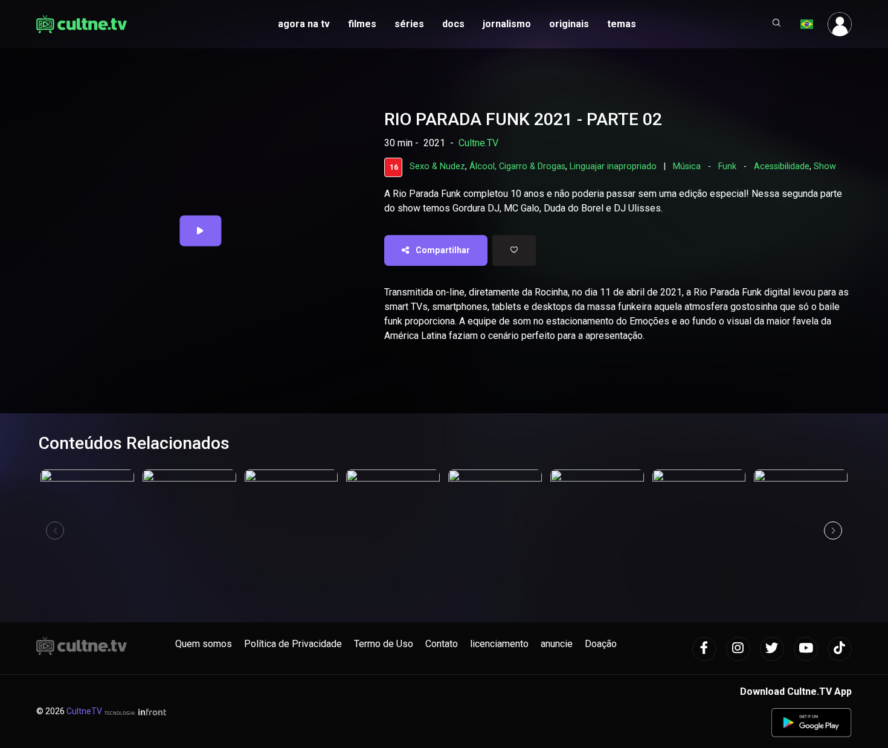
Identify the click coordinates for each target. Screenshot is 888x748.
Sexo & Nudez (437, 166)
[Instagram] (738, 649)
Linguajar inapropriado (613, 166)
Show (825, 166)
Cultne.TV (478, 143)
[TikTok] (840, 649)
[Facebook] (704, 649)
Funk (727, 166)
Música (687, 166)
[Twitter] (772, 649)
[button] (777, 24)
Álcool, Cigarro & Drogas (517, 166)
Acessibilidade (781, 166)
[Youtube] (806, 649)
